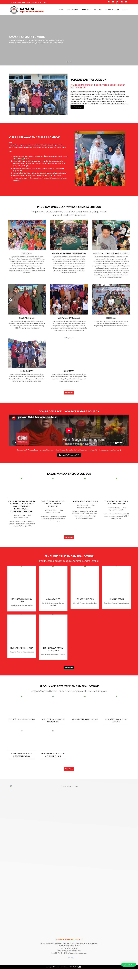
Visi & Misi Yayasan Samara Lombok (34, 137)
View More (69, 392)
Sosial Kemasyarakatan (69, 318)
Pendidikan (27, 253)
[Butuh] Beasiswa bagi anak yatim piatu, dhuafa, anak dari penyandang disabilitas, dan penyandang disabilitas (21, 506)
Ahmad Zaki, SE (53, 599)
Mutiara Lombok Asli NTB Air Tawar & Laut (53, 754)
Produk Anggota (112, 10)
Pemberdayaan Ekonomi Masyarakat (69, 253)
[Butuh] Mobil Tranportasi (85, 501)
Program (97, 10)
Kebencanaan (26, 371)
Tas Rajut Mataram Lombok (85, 719)
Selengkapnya (77, 107)
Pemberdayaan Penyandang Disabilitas (111, 253)
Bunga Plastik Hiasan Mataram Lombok (21, 754)
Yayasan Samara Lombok (88, 79)
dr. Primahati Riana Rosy (21, 648)
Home (61, 10)
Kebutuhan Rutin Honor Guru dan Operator (116, 502)
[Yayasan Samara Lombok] (38, 94)
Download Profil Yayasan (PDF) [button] (69, 455)
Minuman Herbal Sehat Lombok (116, 720)
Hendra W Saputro (85, 599)
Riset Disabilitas (26, 318)
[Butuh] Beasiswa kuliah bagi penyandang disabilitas (53, 503)
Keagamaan (69, 371)
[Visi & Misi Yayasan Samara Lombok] (100, 158)
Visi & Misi (86, 10)
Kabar (124, 10)
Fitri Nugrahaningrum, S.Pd (22, 600)
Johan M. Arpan (116, 599)
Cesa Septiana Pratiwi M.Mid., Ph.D (53, 649)
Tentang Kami (72, 10)
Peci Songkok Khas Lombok (21, 719)
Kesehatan (111, 318)
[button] (67, 62)
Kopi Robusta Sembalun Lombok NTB (53, 720)
